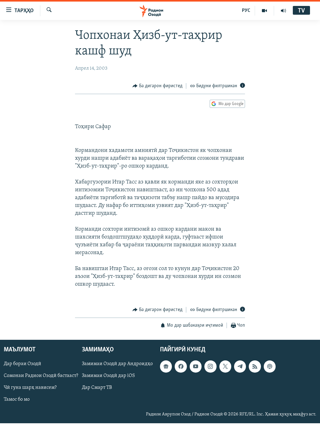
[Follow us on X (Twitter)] (225, 366)
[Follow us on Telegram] (240, 366)
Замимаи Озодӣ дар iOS (108, 375)
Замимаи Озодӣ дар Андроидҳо (117, 363)
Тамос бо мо (17, 399)
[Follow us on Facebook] (181, 366)
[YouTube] (264, 10)
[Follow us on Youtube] (196, 366)
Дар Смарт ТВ (97, 387)
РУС (246, 10)
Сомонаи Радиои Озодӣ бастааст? (41, 375)
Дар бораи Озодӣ (22, 363)
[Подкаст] (270, 366)
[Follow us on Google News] (166, 366)
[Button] (157, 86)
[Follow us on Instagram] (210, 366)
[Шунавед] (283, 10)
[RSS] (255, 366)
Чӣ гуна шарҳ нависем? (30, 387)
